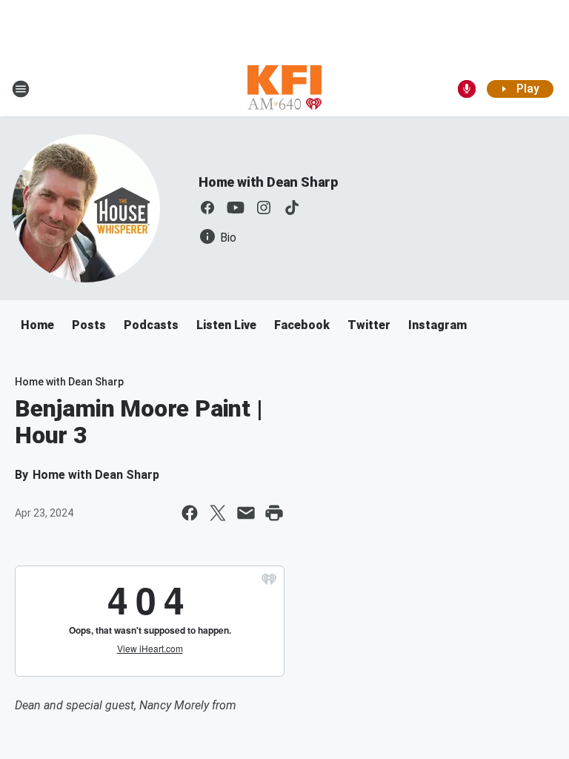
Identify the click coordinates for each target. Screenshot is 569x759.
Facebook (302, 325)
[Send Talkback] (467, 89)
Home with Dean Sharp (268, 182)
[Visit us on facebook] (207, 207)
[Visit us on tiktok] (292, 207)
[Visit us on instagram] (264, 207)
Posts (89, 325)
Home (37, 325)
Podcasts (151, 325)
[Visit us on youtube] (235, 207)
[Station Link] (284, 89)
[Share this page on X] (217, 513)
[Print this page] (274, 513)
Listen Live (226, 325)
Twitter (368, 325)
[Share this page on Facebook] (189, 513)
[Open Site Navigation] (21, 89)
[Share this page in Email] (246, 513)
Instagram (437, 325)
